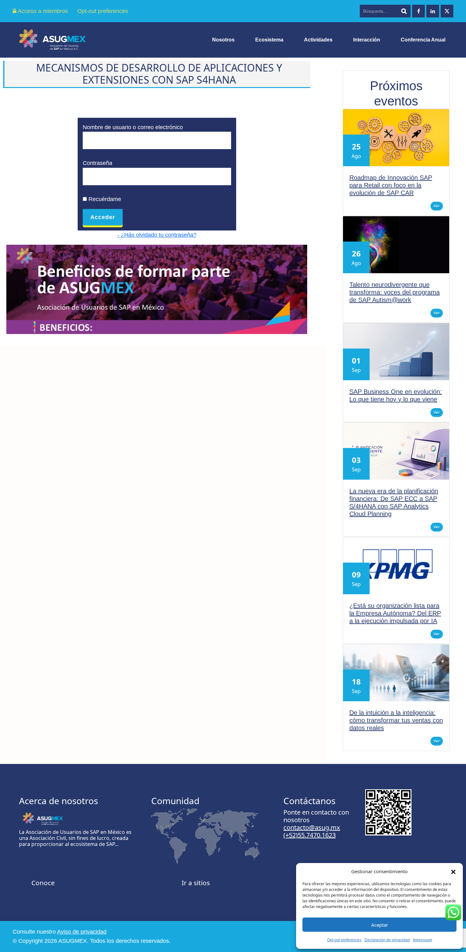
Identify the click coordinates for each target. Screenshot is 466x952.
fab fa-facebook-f (418, 11)
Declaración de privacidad (387, 940)
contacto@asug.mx (311, 827)
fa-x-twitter (447, 11)
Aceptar (379, 925)
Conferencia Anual (423, 39)
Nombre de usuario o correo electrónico (133, 127)
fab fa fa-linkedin (432, 11)
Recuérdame (104, 199)
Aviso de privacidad (82, 932)
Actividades (318, 39)
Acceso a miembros (42, 11)
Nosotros (223, 39)
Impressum (422, 940)
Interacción (366, 39)
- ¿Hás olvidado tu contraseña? (157, 235)
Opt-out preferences (344, 940)
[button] (453, 871)
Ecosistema (269, 39)
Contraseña (97, 163)
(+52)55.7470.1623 (309, 835)
